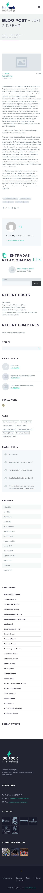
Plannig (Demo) (10, 674)
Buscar (4, 280)
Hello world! (6, 302)
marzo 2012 (8, 570)
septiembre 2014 (9, 556)
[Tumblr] (12, 208)
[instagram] (3, 406)
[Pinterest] (9, 208)
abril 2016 (7, 512)
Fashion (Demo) (10, 639)
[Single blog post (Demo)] (12, 269)
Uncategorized (10, 693)
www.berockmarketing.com (17, 802)
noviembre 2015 (9, 531)
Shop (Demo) (9, 678)
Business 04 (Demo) (11, 604)
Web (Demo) (9, 703)
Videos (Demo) (9, 698)
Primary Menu (39, 6)
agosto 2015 (8, 546)
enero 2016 (7, 522)
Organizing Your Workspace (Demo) (14, 305)
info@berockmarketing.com (19, 798)
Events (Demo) (26, 422)
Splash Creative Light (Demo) (15, 683)
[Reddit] (18, 208)
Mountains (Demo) (9, 429)
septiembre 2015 (9, 541)
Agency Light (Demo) (12, 594)
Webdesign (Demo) (22, 202)
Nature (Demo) (7, 76)
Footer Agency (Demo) (12, 649)
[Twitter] (6, 208)
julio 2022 (7, 507)
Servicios (19, 878)
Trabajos (28, 878)
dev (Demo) (8, 624)
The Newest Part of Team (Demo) (13, 307)
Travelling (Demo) (22, 433)
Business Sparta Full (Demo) (15, 619)
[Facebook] (3, 208)
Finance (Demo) (25, 198)
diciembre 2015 (9, 526)
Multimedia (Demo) (25, 429)
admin (7, 73)
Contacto (21, 880)
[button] (34, 259)
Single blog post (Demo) (25, 269)
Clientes (38, 878)
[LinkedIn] (15, 208)
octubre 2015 (8, 536)
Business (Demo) (10, 599)
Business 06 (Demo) (11, 609)
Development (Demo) (10, 198)
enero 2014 (7, 565)
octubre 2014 (8, 551)
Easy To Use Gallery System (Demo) (14, 310)
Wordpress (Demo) (11, 713)
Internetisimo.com (30, 888)
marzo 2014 (8, 560)
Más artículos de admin (16, 240)
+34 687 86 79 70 (17, 795)
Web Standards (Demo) (13, 708)
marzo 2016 (8, 517)
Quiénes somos (7, 878)
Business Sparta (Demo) (13, 614)
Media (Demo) (8, 202)
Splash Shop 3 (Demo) (12, 688)
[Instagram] (21, 871)
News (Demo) (9, 669)
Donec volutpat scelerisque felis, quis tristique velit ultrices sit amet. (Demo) (22, 487)
